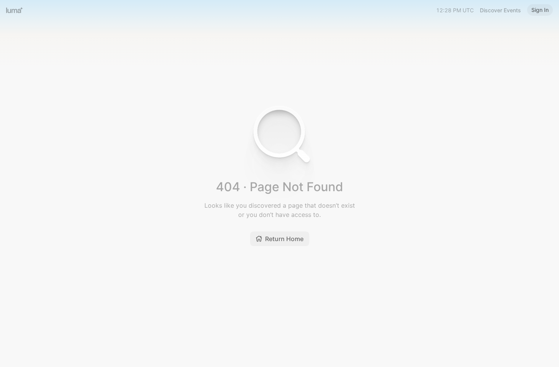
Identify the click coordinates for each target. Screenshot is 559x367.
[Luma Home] (14, 10)
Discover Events (500, 10)
